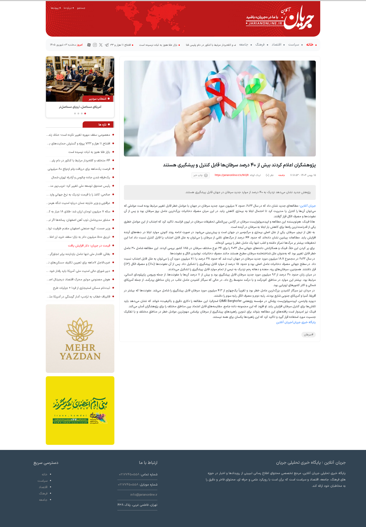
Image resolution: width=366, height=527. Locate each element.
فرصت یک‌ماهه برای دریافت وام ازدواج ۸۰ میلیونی (81, 169)
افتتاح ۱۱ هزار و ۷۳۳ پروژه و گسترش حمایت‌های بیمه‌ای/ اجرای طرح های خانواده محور (80, 143)
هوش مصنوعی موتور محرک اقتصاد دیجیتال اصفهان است (80, 279)
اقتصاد (277, 44)
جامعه (244, 44)
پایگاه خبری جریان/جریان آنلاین (296, 322)
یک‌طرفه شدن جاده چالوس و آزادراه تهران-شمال (82, 177)
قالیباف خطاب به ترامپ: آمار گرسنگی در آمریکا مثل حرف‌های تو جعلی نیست (80, 296)
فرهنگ (260, 44)
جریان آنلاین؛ (307, 206)
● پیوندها (56, 8)
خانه (310, 45)
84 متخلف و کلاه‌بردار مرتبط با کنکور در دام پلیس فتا (181, 45)
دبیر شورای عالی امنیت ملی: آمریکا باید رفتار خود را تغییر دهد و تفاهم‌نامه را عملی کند (80, 271)
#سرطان (308, 335)
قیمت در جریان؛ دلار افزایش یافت (91, 245)
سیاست (294, 44)
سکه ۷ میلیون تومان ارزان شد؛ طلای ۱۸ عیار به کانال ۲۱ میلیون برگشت (80, 211)
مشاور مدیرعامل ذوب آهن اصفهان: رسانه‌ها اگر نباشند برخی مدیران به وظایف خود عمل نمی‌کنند (80, 220)
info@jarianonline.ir (143, 494)
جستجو (81, 8)
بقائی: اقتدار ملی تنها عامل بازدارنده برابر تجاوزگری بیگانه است (80, 254)
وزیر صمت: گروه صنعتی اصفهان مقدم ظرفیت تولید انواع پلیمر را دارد (80, 228)
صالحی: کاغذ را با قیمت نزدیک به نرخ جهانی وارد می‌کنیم (80, 194)
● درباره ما (69, 8)
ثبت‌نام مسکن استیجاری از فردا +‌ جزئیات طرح (83, 288)
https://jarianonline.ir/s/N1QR (232, 175)
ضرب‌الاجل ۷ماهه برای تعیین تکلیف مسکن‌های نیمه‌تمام (80, 262)
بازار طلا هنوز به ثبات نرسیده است (123, 45)
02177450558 (129, 474)
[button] (85, 113)
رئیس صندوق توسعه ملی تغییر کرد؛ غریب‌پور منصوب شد (80, 186)
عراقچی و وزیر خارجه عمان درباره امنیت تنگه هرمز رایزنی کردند (80, 203)
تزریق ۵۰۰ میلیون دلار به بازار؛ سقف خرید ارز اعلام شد (80, 237)
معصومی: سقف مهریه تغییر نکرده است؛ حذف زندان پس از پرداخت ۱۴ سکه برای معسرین (80, 135)
